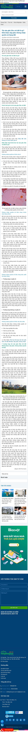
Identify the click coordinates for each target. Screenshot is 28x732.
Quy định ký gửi (5, 668)
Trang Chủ (3, 22)
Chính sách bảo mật (6, 670)
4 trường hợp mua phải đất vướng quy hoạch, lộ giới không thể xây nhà (7, 518)
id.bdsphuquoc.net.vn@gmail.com (15, 691)
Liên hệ (3, 676)
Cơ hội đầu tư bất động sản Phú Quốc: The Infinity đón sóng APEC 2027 (7, 501)
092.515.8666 (14, 689)
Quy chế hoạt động (5, 672)
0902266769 (13, 686)
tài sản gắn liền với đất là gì (17, 48)
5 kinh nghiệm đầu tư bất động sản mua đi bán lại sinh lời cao (20, 517)
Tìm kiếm (14, 18)
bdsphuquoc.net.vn (17, 727)
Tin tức (10, 22)
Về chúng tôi (4, 674)
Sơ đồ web (3, 678)
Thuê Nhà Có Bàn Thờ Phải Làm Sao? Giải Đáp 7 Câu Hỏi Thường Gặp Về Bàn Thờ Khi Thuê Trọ (20, 502)
